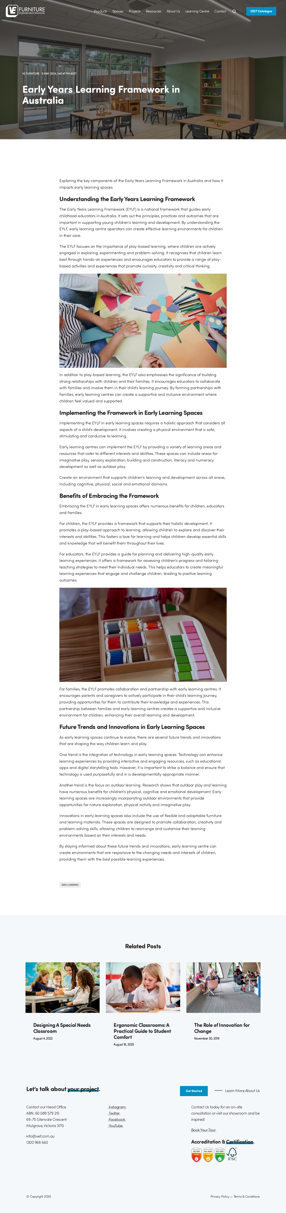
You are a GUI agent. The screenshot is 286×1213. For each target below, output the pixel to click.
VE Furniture (31, 73)
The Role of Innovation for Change (222, 1027)
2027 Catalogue (261, 11)
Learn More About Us (242, 1090)
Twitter (114, 1113)
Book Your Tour (203, 1129)
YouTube (116, 1125)
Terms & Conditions (246, 1196)
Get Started (194, 1091)
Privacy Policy (220, 1196)
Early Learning (70, 885)
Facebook (117, 1119)
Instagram (117, 1106)
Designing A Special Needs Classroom (62, 1027)
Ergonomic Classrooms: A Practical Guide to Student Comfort (142, 1030)
